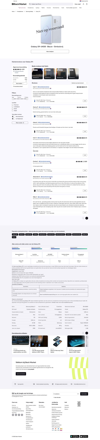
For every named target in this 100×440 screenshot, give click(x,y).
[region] (60, 74)
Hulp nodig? (78, 4)
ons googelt (31, 369)
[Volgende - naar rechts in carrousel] (86, 333)
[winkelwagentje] (86, 4)
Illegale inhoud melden (56, 425)
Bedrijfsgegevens (55, 423)
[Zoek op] (30, 4)
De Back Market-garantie (57, 412)
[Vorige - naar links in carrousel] (83, 333)
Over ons (14, 405)
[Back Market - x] (22, 415)
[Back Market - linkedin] (16, 415)
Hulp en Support (29, 421)
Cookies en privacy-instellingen (56, 417)
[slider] (13, 99)
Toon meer (35, 151)
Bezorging (28, 414)
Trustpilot (67, 405)
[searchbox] (52, 4)
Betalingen (28, 412)
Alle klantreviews (29, 429)
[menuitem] (31, 7)
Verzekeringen (29, 419)
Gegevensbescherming (57, 414)
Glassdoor (67, 407)
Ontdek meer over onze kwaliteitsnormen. (62, 302)
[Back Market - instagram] (13, 415)
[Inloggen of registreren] (83, 4)
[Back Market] (19, 4)
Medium (66, 409)
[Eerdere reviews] (83, 218)
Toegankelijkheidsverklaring (18, 410)
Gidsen (27, 423)
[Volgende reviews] (86, 218)
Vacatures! (14, 412)
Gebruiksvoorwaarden (56, 407)
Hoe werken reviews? (18, 86)
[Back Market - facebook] (19, 415)
